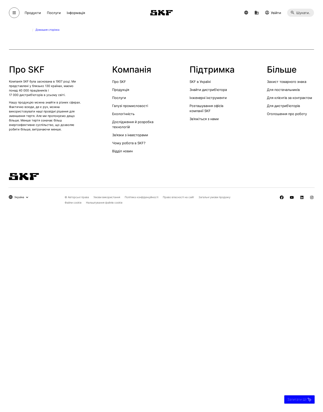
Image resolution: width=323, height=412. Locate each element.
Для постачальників (283, 90)
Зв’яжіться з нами (204, 119)
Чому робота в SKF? (128, 143)
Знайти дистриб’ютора (208, 90)
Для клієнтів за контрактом (289, 98)
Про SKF (119, 82)
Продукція (120, 90)
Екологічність (123, 114)
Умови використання (106, 197)
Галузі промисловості (130, 106)
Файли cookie (73, 202)
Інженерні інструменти (208, 98)
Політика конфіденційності (141, 197)
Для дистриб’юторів (283, 106)
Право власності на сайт (178, 197)
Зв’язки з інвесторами (130, 135)
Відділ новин (122, 151)
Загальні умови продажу (214, 197)
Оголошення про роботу (287, 114)
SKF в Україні (200, 82)
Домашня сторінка (47, 29)
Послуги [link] (54, 13)
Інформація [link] (76, 13)
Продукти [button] (33, 13)
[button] (246, 12)
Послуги (119, 98)
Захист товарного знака (286, 82)
